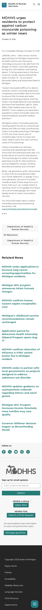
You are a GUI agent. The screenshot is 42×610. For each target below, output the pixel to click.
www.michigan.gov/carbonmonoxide (19, 209)
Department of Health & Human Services (20, 228)
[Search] (34, 4)
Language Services (13, 592)
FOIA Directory (12, 598)
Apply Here (21, 505)
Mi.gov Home (11, 566)
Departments (11, 605)
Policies (8, 572)
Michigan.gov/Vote (15, 533)
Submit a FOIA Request (21, 515)
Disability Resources (14, 585)
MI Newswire (11, 235)
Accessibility (10, 579)
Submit (21, 493)
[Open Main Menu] (38, 4)
